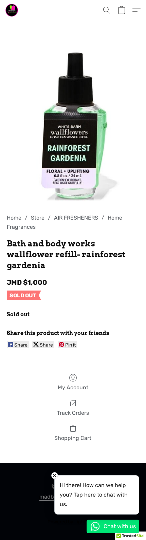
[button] (12, 10)
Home (14, 218)
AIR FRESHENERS (76, 218)
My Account (73, 387)
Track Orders (73, 413)
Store (37, 218)
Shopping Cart (72, 438)
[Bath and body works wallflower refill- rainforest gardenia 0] (73, 125)
